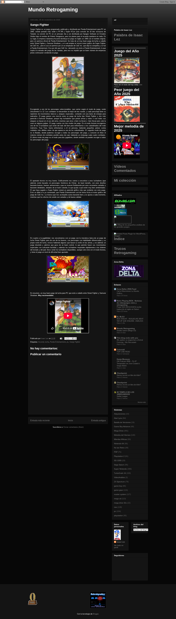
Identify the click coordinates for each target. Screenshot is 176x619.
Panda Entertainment (58, 342)
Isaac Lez (121, 542)
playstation (118, 515)
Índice (119, 239)
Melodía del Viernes (122, 435)
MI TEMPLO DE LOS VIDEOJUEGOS (125, 393)
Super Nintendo (120, 469)
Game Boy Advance (122, 426)
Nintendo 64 (119, 444)
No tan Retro (119, 448)
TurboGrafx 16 (120, 473)
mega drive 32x (120, 503)
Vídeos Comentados (125, 168)
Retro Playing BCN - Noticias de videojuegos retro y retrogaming (129, 303)
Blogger (95, 614)
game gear (118, 490)
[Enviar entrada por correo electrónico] (61, 338)
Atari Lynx (118, 418)
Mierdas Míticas (120, 439)
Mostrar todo (142, 402)
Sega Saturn (119, 465)
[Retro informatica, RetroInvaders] (98, 608)
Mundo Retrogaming (53, 9)
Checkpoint (122, 373)
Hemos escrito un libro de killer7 (129, 375)
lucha (47, 342)
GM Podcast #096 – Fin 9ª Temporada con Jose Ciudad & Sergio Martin (128, 363)
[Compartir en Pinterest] (75, 338)
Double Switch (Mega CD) (126, 331)
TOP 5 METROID (123, 352)
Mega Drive (118, 431)
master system (120, 494)
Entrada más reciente (40, 420)
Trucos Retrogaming (125, 251)
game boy (118, 486)
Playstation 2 (119, 456)
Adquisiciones (119, 414)
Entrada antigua (98, 420)
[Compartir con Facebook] (73, 338)
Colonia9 (121, 350)
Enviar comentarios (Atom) (73, 427)
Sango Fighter (75, 342)
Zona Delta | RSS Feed (126, 289)
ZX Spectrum (119, 482)
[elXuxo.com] (125, 203)
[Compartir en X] (70, 338)
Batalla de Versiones (122, 422)
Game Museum (123, 359)
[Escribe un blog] (68, 338)
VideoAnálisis (119, 477)
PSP (116, 452)
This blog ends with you (127, 338)
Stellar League (122, 396)
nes (115, 507)
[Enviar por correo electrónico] (65, 338)
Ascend (41, 342)
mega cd (117, 499)
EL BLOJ (120, 317)
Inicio (70, 420)
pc (68, 342)
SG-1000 (117, 460)
